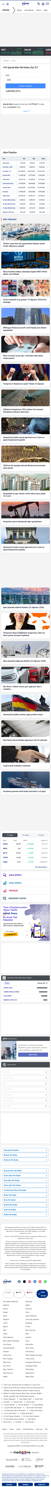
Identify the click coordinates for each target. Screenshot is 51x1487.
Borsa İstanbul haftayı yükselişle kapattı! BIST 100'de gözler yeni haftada (25, 272)
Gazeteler (29, 1323)
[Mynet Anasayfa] (25, 3)
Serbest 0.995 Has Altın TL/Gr (9, 212)
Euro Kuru (7, 1366)
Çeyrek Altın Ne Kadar (13, 1170)
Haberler (6, 1305)
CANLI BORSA (15, 882)
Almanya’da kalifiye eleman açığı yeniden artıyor (23, 714)
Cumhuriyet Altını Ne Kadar (15, 1190)
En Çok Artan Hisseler (31, 1416)
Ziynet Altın (6, 196)
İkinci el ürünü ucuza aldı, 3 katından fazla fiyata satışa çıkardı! (23, 356)
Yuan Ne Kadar (10, 1209)
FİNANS (5, 10)
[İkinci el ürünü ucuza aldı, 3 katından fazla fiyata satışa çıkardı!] (25, 344)
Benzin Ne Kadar (10, 1155)
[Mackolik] (13, 1459)
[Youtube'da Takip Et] (40, 1281)
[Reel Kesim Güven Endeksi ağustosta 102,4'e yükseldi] (25, 728)
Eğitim (5, 1326)
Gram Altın (6, 163)
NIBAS (5, 848)
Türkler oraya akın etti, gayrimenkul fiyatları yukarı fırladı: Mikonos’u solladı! (24, 244)
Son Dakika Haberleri (10, 1301)
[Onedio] (10, 1466)
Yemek (5, 1312)
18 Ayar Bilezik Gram (9, 204)
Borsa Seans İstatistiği (11, 1341)
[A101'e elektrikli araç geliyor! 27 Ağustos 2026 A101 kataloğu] (25, 288)
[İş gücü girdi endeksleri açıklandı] (25, 754)
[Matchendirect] (27, 1459)
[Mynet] (39, 1459)
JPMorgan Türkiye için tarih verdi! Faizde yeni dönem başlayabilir (24, 328)
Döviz (39, 10)
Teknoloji (29, 1301)
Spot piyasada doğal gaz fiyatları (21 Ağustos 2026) (24, 661)
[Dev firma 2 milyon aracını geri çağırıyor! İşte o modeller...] (25, 675)
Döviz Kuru (8, 1422)
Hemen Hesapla (25, 86)
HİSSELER (13, 890)
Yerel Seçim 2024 (25, 1399)
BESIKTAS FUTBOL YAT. (10, 1000)
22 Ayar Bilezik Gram (9, 208)
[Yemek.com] (39, 1466)
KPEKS (5, 844)
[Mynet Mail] (47, 4)
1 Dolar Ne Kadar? (35, 1410)
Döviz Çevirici (11, 1065)
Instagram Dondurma (33, 1362)
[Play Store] (8, 1294)
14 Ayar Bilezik (9, 1405)
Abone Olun (33, 1055)
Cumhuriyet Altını (8, 183)
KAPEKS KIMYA (8, 988)
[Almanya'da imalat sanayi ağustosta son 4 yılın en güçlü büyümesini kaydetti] (25, 426)
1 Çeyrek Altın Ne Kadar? (13, 1408)
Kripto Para (7, 1355)
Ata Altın (5, 192)
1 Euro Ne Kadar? (10, 1413)
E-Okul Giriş (30, 1359)
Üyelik (18, 1429)
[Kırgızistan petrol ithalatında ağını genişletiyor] (25, 510)
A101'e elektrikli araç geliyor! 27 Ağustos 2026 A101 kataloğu (24, 300)
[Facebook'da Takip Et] (19, 1281)
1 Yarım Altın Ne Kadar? (33, 1408)
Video (5, 1334)
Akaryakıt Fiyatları (11, 1150)
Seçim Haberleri (31, 1316)
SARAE (5, 862)
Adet (7, 75)
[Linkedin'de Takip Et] (34, 1281)
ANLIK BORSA (15, 875)
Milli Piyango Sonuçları (34, 1355)
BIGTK (5, 853)
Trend (5, 1323)
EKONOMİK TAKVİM (17, 898)
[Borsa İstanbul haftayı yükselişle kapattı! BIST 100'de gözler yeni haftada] (25, 260)
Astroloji (29, 1309)
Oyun (27, 1341)
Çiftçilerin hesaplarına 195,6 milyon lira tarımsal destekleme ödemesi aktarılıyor (23, 410)
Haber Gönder (43, 1294)
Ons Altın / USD (7, 167)
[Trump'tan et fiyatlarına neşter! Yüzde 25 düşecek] (25, 372)
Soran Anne (30, 1348)
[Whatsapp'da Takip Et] (45, 1281)
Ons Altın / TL (7, 171)
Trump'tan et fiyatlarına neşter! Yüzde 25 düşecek (23, 384)
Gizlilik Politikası (28, 1429)
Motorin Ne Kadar (11, 1160)
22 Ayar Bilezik (37, 1405)
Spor (4, 1330)
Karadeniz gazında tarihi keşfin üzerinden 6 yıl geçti (24, 791)
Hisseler (6, 1351)
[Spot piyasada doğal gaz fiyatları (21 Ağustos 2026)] (25, 649)
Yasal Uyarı (39, 1429)
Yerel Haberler (8, 1337)
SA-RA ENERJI (8, 996)
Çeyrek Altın (6, 175)
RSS (46, 1429)
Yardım (11, 1429)
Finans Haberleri (10, 1399)
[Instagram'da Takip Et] (29, 1281)
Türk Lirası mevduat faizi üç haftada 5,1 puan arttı (22, 1385)
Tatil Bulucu (30, 1351)
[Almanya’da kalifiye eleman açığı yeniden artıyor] (25, 703)
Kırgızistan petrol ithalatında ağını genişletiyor (22, 521)
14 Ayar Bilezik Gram (9, 200)
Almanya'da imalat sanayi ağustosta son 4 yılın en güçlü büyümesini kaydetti (23, 438)
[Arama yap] (38, 4)
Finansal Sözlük (8, 1348)
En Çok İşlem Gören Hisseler (14, 1419)
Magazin (6, 1319)
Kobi (27, 1334)
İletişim (4, 1429)
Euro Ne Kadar (10, 1200)
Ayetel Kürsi (30, 1373)
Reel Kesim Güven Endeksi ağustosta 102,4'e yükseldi (25, 740)
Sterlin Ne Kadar (10, 1205)
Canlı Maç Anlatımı (32, 1319)
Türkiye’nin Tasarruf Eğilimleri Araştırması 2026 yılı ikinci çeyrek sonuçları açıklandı (24, 634)
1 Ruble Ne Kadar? (26, 1413)
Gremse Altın (7, 187)
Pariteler (18, 1422)
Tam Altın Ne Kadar (12, 1180)
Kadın (5, 1316)
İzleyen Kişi (41, 983)
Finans (5, 1309)
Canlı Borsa (7, 1344)
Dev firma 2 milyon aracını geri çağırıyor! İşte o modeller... (22, 687)
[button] (7, 4)
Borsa (19, 10)
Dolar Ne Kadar (10, 1195)
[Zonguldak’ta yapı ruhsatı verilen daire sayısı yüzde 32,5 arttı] (25, 482)
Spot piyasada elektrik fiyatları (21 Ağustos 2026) (23, 607)
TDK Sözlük (30, 1369)
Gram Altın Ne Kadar (12, 1175)
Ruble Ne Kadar (10, 1214)
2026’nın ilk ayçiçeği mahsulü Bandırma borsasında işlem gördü (24, 466)
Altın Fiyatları (8, 1359)
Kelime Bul (29, 1344)
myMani (28, 1337)
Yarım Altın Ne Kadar (12, 1185)
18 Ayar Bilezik (23, 1405)
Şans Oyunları (31, 1330)
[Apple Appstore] (19, 1294)
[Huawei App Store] (30, 1294)
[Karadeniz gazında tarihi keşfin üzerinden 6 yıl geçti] (25, 779)
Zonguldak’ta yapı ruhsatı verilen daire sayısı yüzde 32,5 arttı (24, 494)
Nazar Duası (30, 1376)
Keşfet (5, 1376)
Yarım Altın (6, 179)
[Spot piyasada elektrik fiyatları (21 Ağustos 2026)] (25, 596)
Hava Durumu (8, 1373)
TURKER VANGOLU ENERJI (11, 992)
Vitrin (28, 1312)
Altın (46, 10)
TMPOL (5, 857)
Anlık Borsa (29, 10)
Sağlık (28, 1305)
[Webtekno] (24, 1466)
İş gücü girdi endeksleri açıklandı (16, 765)
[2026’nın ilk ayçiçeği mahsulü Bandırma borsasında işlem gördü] (25, 454)
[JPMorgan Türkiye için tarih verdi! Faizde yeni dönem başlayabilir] (25, 316)
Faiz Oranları (29, 1422)
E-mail (28, 1326)
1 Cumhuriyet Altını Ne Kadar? (15, 1410)
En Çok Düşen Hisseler (12, 1416)
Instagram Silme (31, 1366)
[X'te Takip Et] (24, 1281)
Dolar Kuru (7, 1362)
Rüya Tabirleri (8, 1369)
